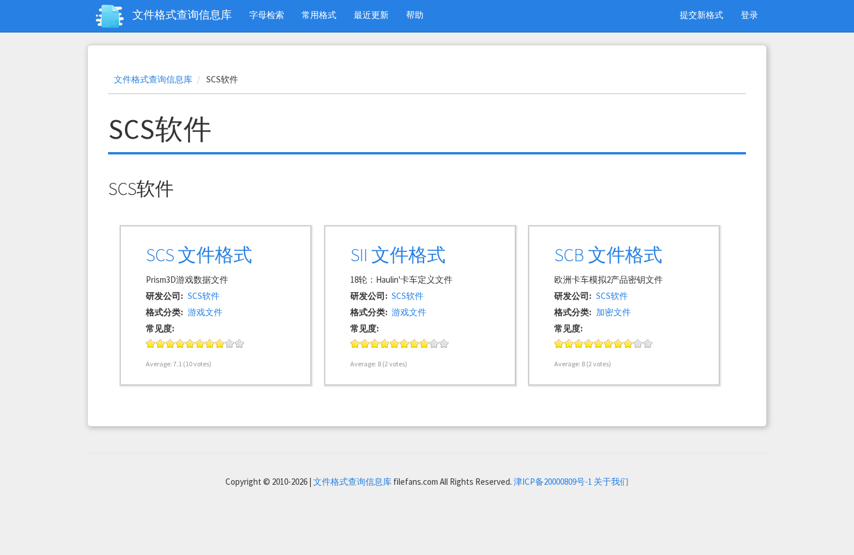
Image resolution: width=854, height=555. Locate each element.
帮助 (415, 14)
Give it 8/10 (220, 343)
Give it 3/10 (170, 343)
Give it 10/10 (240, 343)
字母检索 (266, 14)
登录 (749, 14)
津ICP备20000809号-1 (553, 481)
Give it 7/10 (210, 343)
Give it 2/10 (161, 343)
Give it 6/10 (200, 343)
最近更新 (371, 14)
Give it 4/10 (180, 343)
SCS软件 (204, 295)
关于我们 (611, 481)
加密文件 (613, 312)
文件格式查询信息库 (182, 14)
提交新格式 (701, 14)
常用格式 (319, 14)
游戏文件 (205, 312)
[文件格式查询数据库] (114, 16)
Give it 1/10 (151, 343)
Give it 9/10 (230, 343)
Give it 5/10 (190, 343)
